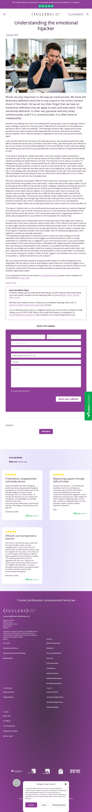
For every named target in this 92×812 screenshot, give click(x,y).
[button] (66, 784)
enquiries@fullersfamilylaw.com (22, 315)
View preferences (59, 805)
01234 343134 (77, 14)
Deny (44, 805)
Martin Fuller (11, 283)
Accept (31, 805)
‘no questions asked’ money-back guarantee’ (43, 303)
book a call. (25, 278)
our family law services (49, 275)
